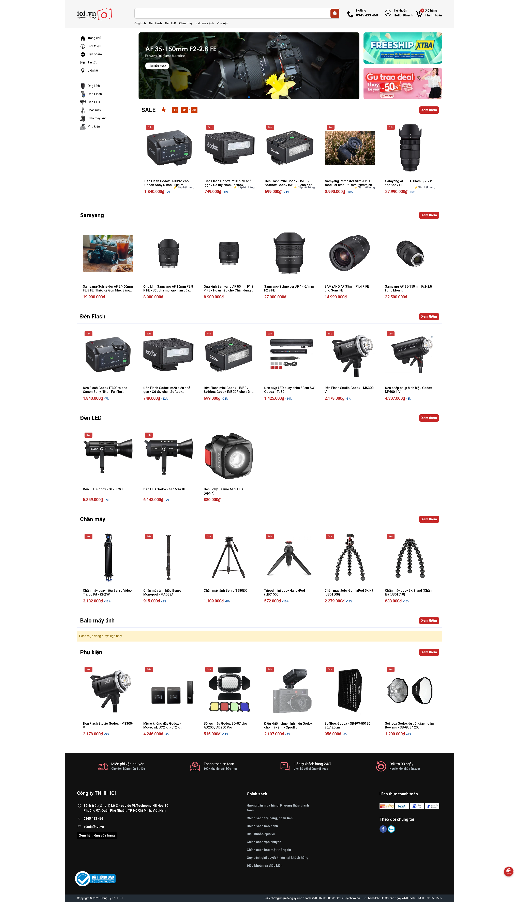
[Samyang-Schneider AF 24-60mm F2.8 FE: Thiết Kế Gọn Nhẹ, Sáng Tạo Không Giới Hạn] (108, 253)
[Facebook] (384, 829)
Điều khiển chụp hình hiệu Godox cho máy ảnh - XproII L (288, 725)
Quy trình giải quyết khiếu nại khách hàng (277, 858)
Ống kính (140, 23)
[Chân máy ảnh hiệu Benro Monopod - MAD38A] (168, 557)
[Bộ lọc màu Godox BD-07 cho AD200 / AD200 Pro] (229, 690)
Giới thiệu (94, 46)
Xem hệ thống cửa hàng (97, 835)
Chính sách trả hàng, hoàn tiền (270, 818)
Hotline (367, 13)
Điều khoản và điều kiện (264, 866)
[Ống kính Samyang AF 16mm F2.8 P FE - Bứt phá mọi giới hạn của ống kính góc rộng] (168, 253)
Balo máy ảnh (205, 23)
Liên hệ (93, 70)
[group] (248, 65)
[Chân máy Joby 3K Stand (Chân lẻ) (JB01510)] (410, 557)
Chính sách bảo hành (262, 826)
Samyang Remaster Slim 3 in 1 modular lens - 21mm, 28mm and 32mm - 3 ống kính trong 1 (349, 185)
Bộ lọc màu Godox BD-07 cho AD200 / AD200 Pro (225, 725)
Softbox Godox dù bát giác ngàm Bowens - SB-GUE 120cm (409, 725)
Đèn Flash (155, 23)
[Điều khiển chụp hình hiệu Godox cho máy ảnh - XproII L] (289, 690)
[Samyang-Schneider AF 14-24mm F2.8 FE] (289, 253)
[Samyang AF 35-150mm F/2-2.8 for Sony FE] (410, 148)
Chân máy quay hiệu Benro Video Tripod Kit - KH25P (107, 592)
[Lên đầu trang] (509, 883)
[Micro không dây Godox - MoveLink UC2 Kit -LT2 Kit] (168, 690)
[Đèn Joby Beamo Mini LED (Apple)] (229, 456)
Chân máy (185, 23)
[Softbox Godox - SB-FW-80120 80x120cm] (350, 690)
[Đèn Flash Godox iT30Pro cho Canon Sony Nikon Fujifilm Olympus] (169, 148)
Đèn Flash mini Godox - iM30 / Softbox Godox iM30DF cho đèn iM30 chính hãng (288, 185)
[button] (249, 97)
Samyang (92, 215)
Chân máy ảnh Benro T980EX (225, 590)
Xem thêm (429, 110)
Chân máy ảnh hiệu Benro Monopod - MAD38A (162, 592)
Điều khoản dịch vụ (261, 834)
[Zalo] (391, 829)
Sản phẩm (95, 54)
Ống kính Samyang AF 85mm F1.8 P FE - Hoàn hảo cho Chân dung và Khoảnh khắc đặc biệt (228, 290)
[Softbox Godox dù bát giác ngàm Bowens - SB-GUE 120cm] (410, 690)
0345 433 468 (93, 819)
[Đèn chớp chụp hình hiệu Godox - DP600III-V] (410, 355)
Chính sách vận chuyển (264, 842)
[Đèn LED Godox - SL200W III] (108, 456)
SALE (148, 110)
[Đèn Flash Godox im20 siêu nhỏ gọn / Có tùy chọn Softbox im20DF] (230, 148)
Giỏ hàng (432, 13)
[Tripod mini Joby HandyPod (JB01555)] (289, 557)
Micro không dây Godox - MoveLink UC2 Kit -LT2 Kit (162, 725)
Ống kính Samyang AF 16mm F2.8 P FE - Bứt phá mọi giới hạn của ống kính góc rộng (168, 290)
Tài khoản (403, 13)
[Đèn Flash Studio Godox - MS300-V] (350, 355)
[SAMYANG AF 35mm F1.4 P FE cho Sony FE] (350, 253)
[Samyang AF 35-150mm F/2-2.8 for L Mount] (410, 253)
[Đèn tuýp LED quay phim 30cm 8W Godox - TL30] (289, 355)
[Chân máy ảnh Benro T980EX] (229, 557)
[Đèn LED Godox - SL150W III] (168, 456)
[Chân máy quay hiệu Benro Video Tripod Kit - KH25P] (108, 557)
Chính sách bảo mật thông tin (269, 850)
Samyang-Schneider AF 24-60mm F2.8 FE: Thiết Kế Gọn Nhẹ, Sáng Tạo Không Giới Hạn (108, 290)
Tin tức (92, 62)
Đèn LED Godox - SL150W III (164, 489)
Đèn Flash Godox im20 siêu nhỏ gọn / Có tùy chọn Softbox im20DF (228, 185)
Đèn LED (170, 23)
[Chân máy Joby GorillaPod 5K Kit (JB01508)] (350, 557)
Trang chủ (94, 38)
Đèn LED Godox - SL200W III (103, 489)
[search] (334, 13)
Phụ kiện (222, 23)
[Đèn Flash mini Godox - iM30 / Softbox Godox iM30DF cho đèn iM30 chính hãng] (290, 148)
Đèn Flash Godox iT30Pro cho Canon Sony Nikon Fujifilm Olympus (166, 185)
